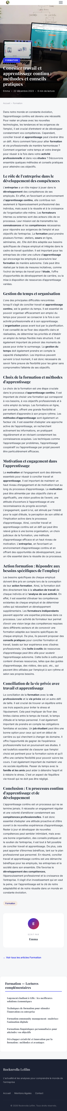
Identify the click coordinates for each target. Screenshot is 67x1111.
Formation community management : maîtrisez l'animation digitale (32, 1020)
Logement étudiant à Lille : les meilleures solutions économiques (29, 1000)
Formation (11, 60)
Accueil (6, 103)
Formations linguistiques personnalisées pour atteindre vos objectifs (32, 1030)
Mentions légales (22, 1093)
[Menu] (61, 2)
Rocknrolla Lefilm (16, 1069)
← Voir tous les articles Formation (22, 957)
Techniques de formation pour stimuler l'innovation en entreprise (28, 1010)
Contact (39, 1093)
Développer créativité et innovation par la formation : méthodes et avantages (30, 1041)
